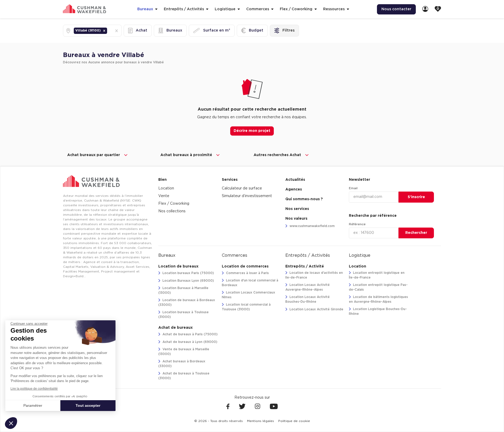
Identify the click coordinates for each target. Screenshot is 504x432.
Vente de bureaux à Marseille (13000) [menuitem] (183, 352)
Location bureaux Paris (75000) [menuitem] (187, 273)
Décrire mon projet (252, 131)
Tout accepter (88, 405)
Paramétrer (32, 405)
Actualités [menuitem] (295, 180)
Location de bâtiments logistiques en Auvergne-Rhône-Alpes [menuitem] (378, 299)
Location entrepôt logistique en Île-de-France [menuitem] (377, 275)
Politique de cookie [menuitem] (294, 421)
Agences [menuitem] (293, 189)
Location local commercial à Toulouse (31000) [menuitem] (246, 307)
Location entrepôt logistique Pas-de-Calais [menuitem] (378, 287)
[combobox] (108, 30)
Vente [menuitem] (163, 196)
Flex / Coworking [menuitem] (173, 203)
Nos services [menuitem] (297, 209)
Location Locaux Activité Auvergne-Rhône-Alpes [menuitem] (307, 287)
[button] (104, 31)
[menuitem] (425, 9)
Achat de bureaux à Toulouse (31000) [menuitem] (183, 376)
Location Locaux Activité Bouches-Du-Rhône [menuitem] (307, 299)
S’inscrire (416, 197)
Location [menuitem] (166, 188)
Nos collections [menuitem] (172, 211)
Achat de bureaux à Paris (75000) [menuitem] (189, 334)
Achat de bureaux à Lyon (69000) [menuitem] (189, 341)
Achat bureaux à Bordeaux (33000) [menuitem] (181, 364)
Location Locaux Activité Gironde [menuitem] (315, 309)
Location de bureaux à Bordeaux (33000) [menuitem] (186, 302)
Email (353, 188)
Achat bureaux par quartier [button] (93, 155)
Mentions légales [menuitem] (260, 421)
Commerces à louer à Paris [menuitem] (247, 273)
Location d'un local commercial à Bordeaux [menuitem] (250, 283)
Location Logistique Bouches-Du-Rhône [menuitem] (378, 311)
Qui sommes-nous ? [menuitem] (304, 199)
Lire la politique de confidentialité (34, 388)
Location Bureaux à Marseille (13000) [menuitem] (183, 290)
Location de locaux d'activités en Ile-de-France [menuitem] (314, 275)
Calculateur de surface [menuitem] (242, 188)
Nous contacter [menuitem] (396, 9)
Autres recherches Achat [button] (277, 155)
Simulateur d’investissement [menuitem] (247, 196)
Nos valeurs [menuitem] (296, 218)
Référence (357, 224)
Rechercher (416, 233)
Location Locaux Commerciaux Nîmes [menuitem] (248, 295)
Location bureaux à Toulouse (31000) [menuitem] (183, 314)
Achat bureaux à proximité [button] (186, 155)
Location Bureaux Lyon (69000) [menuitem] (187, 280)
